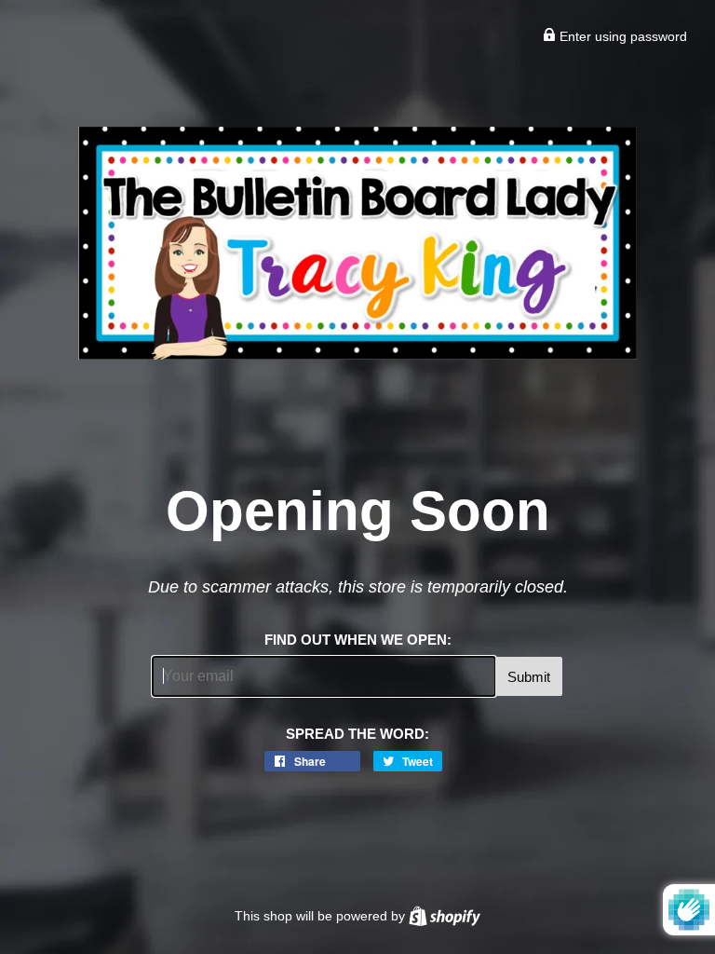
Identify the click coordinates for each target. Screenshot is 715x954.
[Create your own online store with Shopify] (444, 915)
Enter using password (621, 36)
